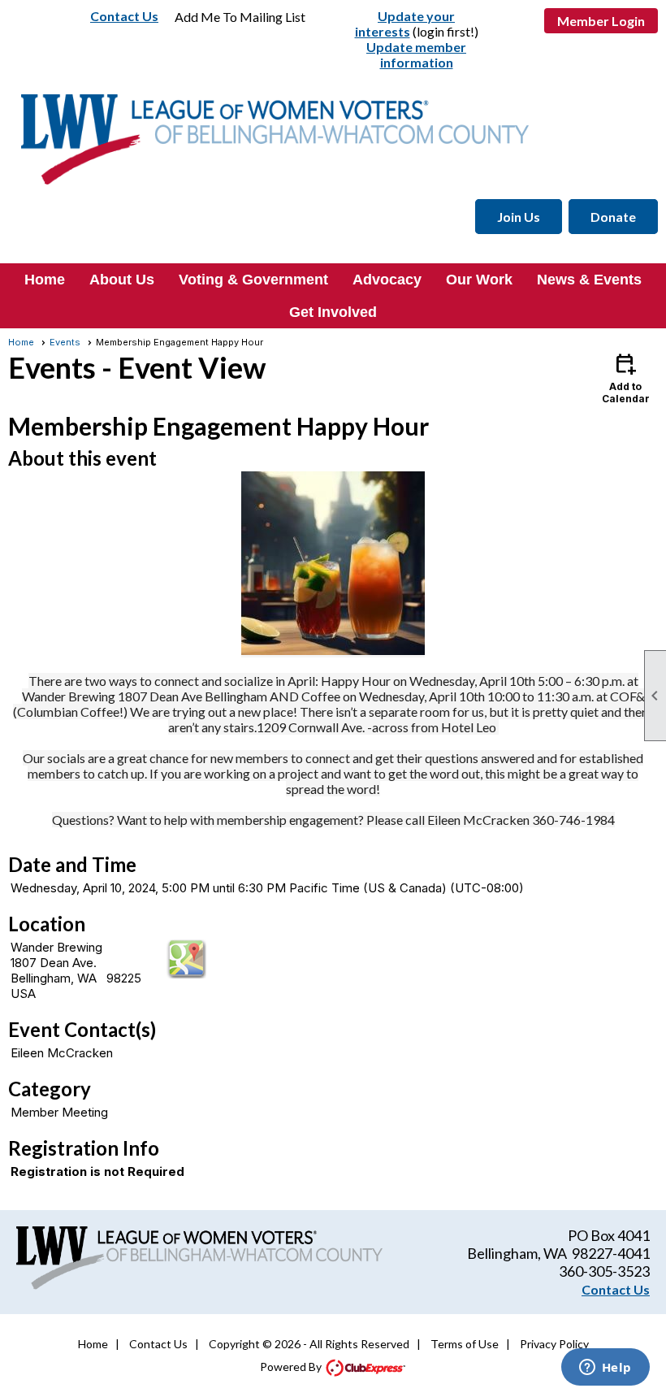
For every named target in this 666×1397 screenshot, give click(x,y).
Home (44, 279)
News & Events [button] (589, 279)
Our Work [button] (479, 279)
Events (65, 342)
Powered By (292, 1366)
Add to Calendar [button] (626, 377)
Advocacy (387, 279)
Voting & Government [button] (253, 279)
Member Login (601, 20)
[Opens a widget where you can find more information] (605, 1368)
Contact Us (124, 16)
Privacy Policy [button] (554, 1344)
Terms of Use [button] (464, 1344)
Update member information (416, 54)
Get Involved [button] (333, 312)
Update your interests (405, 23)
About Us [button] (121, 279)
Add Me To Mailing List (240, 16)
